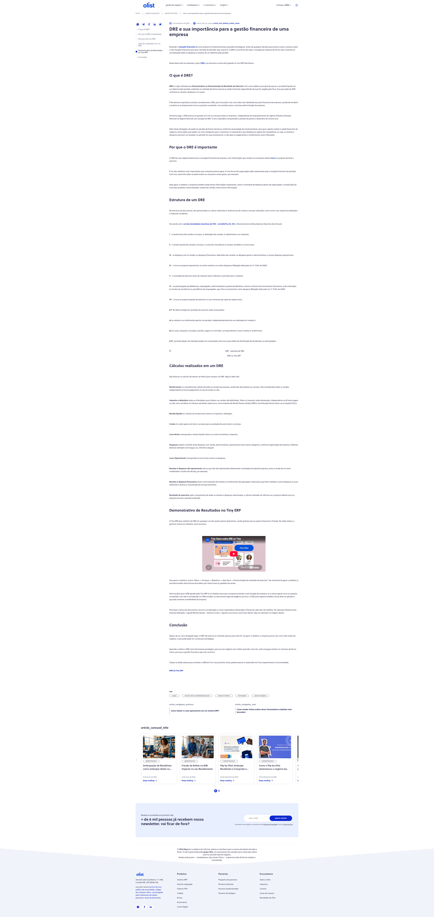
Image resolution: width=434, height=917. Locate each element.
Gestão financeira (171, 13)
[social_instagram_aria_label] (138, 909)
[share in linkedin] (154, 24)
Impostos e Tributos (224, 696)
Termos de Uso (288, 824)
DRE (203, 63)
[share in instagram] (138, 24)
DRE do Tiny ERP (176, 671)
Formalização (242, 696)
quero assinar (281, 818)
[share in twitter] (160, 24)
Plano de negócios (260, 696)
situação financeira (187, 47)
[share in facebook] (149, 24)
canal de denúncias (153, 898)
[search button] (296, 5)
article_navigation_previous (181, 705)
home (138, 13)
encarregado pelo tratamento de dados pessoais (149, 895)
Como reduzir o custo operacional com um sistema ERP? (195, 711)
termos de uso (155, 887)
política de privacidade (145, 890)
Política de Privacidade (270, 824)
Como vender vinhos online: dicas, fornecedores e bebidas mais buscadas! (264, 711)
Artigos (174, 696)
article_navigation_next (245, 705)
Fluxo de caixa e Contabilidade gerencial (197, 696)
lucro (273, 158)
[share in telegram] (143, 24)
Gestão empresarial (152, 13)
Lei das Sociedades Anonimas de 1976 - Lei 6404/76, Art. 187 (209, 224)
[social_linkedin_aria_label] (151, 909)
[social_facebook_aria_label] (144, 909)
